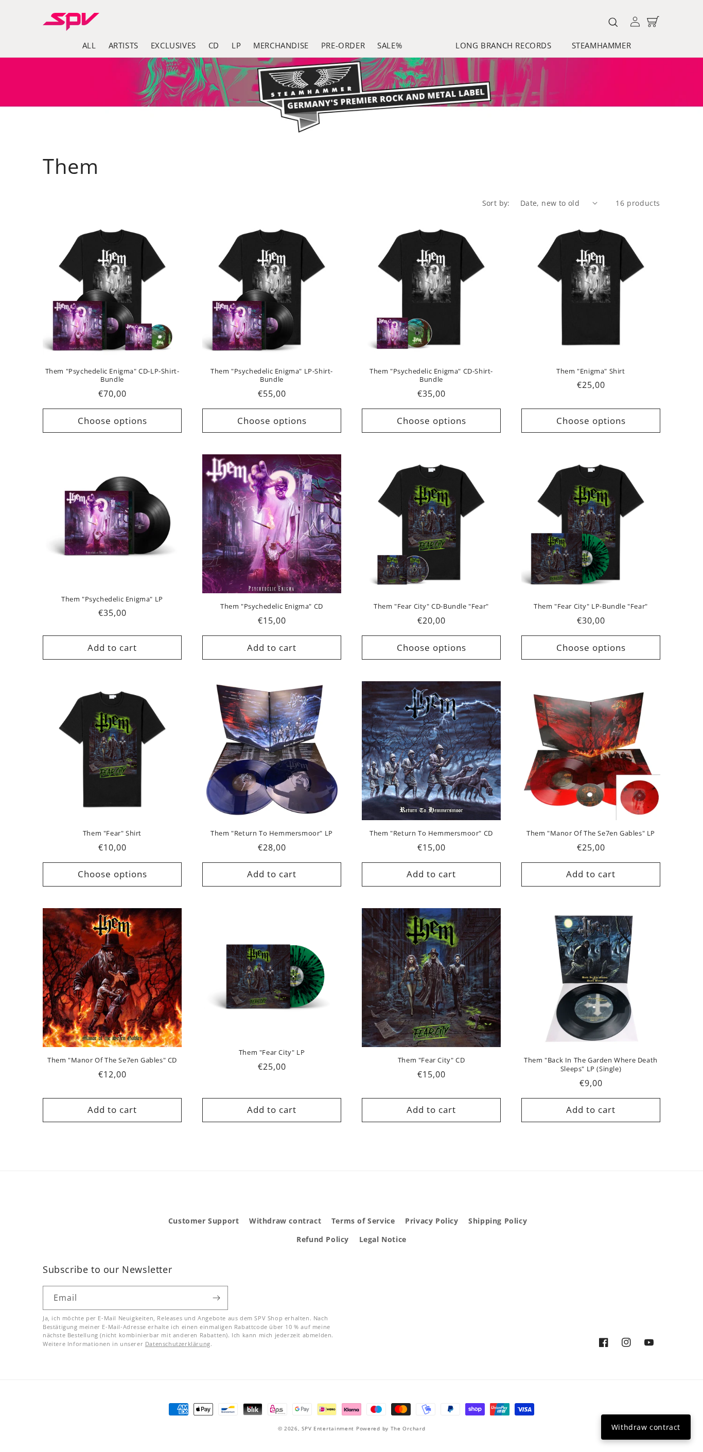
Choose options (112, 421)
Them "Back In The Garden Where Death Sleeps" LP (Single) (591, 1064)
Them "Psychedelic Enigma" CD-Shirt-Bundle (431, 375)
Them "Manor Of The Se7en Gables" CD (112, 1060)
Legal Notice (383, 1239)
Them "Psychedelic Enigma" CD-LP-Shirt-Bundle (112, 375)
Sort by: (496, 203)
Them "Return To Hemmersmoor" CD (431, 833)
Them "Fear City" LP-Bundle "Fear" (591, 606)
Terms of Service (363, 1221)
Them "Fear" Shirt (112, 833)
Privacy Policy (431, 1221)
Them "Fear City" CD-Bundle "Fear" (431, 606)
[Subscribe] (216, 1298)
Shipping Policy (497, 1221)
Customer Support (203, 1221)
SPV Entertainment (328, 1428)
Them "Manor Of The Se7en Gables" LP (590, 833)
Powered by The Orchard (390, 1428)
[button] (507, 45)
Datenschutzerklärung (177, 1344)
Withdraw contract (285, 1221)
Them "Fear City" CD (431, 1060)
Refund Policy (322, 1239)
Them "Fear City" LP (272, 1052)
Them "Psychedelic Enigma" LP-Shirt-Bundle (271, 375)
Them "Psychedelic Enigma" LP (112, 599)
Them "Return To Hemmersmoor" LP (271, 833)
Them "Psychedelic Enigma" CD (271, 606)
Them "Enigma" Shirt (590, 371)
